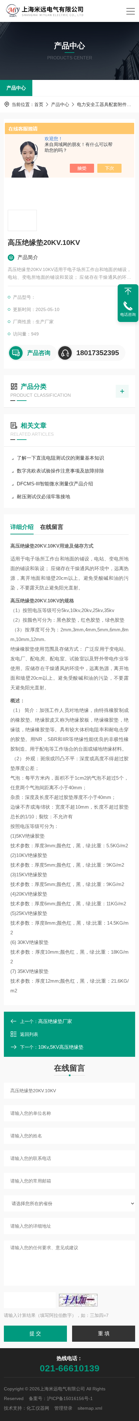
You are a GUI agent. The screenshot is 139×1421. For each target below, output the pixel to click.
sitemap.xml (90, 1408)
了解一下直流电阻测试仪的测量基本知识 (60, 458)
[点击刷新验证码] (78, 1300)
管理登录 (63, 1408)
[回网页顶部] (128, 291)
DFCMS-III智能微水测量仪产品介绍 (55, 483)
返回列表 (29, 1034)
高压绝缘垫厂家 (55, 1021)
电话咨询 (128, 314)
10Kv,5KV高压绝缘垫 (60, 1047)
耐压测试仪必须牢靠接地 (43, 496)
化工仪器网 (38, 1408)
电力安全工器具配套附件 (102, 104)
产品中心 (16, 88)
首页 (38, 104)
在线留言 (51, 527)
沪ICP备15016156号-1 (70, 1398)
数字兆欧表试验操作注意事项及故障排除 (60, 470)
